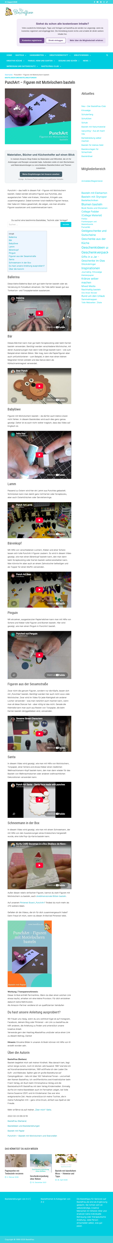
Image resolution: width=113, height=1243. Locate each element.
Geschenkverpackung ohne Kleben (39, 1177)
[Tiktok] (107, 2)
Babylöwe (13, 243)
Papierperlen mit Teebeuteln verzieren (14, 1172)
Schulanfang (87, 114)
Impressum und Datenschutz (21, 66)
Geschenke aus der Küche (93, 241)
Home (9, 55)
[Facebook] (94, 2)
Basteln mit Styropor (94, 196)
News (85, 61)
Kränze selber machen (90, 280)
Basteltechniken (89, 200)
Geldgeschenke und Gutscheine (93, 233)
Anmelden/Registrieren (92, 181)
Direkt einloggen (56, 40)
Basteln (20, 55)
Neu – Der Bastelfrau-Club (93, 106)
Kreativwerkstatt (59, 55)
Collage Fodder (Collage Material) (91, 213)
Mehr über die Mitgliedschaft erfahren (86, 40)
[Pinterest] (101, 2)
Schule (84, 122)
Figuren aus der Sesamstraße (22, 256)
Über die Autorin (16, 269)
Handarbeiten (37, 55)
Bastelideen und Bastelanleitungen (20, 78)
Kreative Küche (14, 61)
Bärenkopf (14, 250)
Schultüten (86, 118)
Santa (11, 259)
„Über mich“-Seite (43, 1110)
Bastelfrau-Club (50, 66)
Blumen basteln (91, 204)
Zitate (99, 302)
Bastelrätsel (86, 156)
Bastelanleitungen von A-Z (17, 1199)
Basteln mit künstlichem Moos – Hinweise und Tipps (65, 1173)
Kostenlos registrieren (32, 40)
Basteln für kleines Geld (92, 145)
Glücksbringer (88, 264)
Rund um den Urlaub (93, 296)
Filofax (84, 219)
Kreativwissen (81, 55)
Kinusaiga (85, 110)
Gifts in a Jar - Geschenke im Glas (93, 258)
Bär (10, 240)
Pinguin (12, 253)
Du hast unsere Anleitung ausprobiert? (27, 266)
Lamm (12, 246)
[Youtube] (98, 2)
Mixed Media (88, 286)
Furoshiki (85, 227)
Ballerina (13, 237)
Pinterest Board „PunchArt (32, 902)
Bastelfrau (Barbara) (17, 1121)
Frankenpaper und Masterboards (89, 222)
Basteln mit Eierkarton (94, 192)
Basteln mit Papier (16, 1131)
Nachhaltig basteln (91, 289)
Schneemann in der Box (20, 262)
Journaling (86, 272)
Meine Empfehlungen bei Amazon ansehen (40, 174)
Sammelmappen (89, 299)
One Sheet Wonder (89, 293)
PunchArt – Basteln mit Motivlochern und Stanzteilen (32, 1136)
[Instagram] (104, 2)
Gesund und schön (67, 61)
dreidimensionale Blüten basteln (51, 896)
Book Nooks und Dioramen (94, 208)
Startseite (9, 75)
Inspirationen (90, 268)
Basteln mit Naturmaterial (93, 127)
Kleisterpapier (87, 275)
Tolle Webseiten (88, 302)
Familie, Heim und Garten (40, 61)
